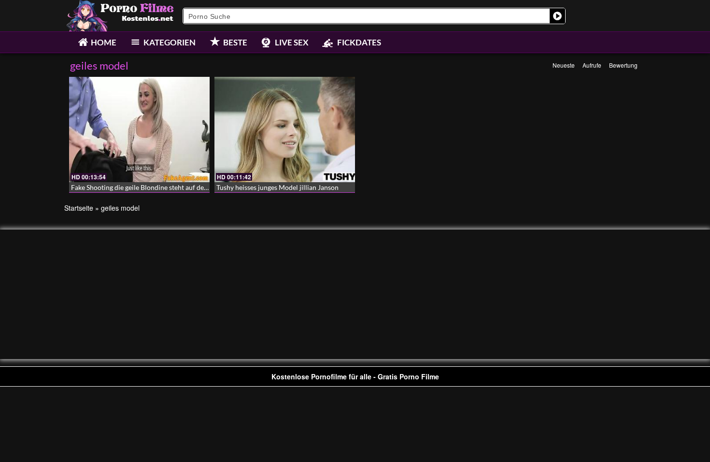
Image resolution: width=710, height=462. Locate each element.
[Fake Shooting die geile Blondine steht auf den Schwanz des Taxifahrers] (139, 129)
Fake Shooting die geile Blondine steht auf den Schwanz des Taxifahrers (176, 187)
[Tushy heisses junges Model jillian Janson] (284, 129)
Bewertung (623, 65)
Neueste (564, 65)
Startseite (78, 208)
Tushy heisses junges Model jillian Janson (277, 187)
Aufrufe (591, 65)
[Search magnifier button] (557, 16)
